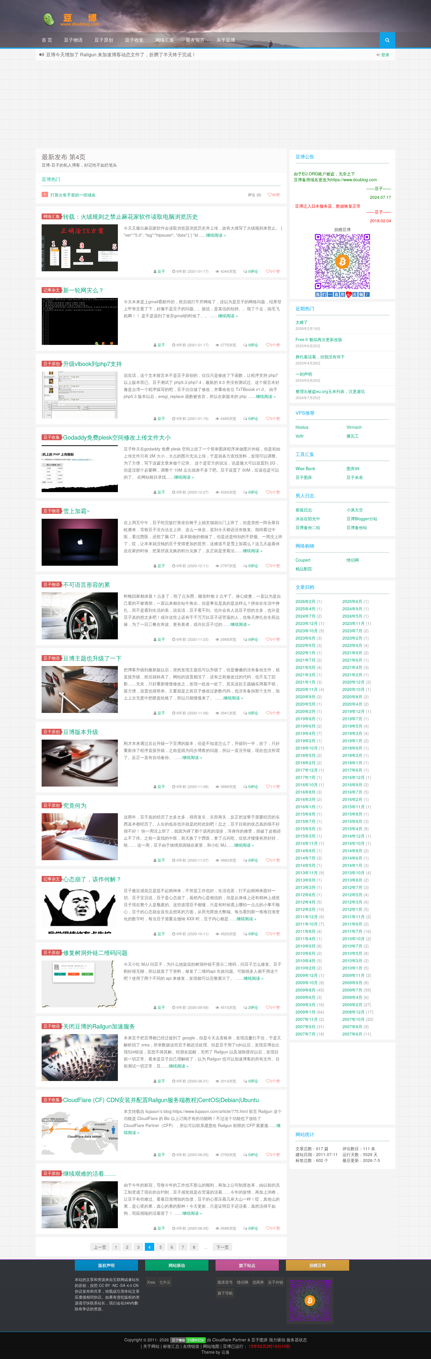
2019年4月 (305, 733)
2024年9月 (352, 608)
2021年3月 (305, 674)
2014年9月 (305, 850)
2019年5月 (352, 726)
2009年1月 (305, 1012)
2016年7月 (352, 792)
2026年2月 (305, 601)
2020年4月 (352, 704)
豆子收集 (134, 39)
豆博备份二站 (308, 527)
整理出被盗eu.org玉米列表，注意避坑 (330, 391)
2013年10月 (353, 872)
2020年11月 (307, 689)
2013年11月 (307, 872)
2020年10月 (353, 689)
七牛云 (165, 1282)
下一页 (222, 1247)
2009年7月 (352, 990)
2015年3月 (305, 836)
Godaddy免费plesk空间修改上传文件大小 (117, 437)
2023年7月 (352, 630)
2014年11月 (307, 843)
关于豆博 (225, 39)
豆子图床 (304, 477)
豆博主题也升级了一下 (92, 658)
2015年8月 (352, 814)
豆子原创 (103, 39)
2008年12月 (353, 1012)
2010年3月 (352, 960)
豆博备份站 (357, 527)
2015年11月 (353, 806)
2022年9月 (305, 645)
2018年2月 (305, 762)
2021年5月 (305, 667)
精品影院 (304, 569)
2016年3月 (305, 799)
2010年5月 (352, 953)
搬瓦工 (353, 436)
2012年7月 (352, 887)
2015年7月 (305, 821)
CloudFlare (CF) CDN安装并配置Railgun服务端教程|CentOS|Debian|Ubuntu (161, 1099)
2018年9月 (352, 748)
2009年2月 (352, 1004)
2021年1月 (305, 682)
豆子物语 (73, 39)
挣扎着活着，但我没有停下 (320, 357)
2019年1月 (352, 740)
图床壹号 (225, 1282)
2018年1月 (352, 762)
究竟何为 (74, 805)
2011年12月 (307, 916)
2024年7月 (305, 616)
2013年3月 (305, 887)
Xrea (151, 1282)
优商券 (258, 1282)
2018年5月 (305, 755)
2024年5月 (352, 616)
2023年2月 (352, 638)
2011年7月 (352, 931)
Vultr (300, 436)
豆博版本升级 (80, 731)
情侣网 (353, 560)
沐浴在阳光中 (308, 518)
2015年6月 (352, 821)
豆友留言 (195, 39)
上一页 (100, 1247)
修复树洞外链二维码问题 (95, 952)
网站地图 (211, 1346)
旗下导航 (225, 1293)
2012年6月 (305, 894)
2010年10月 (353, 938)
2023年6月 (305, 638)
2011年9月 (352, 924)
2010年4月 (305, 960)
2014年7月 (305, 858)
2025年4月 (305, 608)
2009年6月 (305, 997)
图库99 (353, 468)
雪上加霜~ (76, 510)
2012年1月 (352, 909)
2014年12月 (353, 836)
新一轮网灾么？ (83, 290)
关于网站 (151, 1346)
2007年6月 (352, 1034)
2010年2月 (305, 968)
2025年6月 (352, 601)
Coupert (303, 560)
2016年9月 (352, 784)
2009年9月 (352, 982)
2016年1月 (305, 806)
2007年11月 (307, 1019)
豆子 (161, 271)
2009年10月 (307, 982)
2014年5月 (305, 865)
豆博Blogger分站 (362, 518)
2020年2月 (305, 711)
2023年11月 (353, 623)
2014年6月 (352, 858)
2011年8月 (305, 931)
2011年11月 (353, 916)
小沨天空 (355, 510)
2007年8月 (352, 1026)
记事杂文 (51, 290)
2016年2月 (352, 799)
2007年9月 (305, 1026)
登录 (385, 54)
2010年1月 (352, 968)
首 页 (47, 39)
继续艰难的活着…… (89, 1173)
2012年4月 (305, 902)
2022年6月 (352, 645)
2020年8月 (352, 696)
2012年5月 (352, 894)
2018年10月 (307, 748)
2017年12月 (307, 770)
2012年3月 (352, 902)
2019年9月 (305, 718)
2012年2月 (305, 909)
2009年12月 (307, 975)
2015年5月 (305, 828)
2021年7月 (305, 660)
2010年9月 (305, 946)
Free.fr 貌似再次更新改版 (319, 339)
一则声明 (304, 374)
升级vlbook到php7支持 (92, 363)
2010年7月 (352, 946)
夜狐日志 (304, 510)
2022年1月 (305, 652)
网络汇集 (164, 39)
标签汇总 (171, 1346)
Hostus (302, 427)
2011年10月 (307, 924)
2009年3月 (305, 1004)
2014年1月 (352, 865)
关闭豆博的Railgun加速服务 (99, 1026)
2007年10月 (353, 1019)
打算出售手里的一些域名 (73, 195)
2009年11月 (353, 975)
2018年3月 (352, 755)
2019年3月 (352, 733)
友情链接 (191, 1346)
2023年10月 (307, 630)
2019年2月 (305, 740)
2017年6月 (352, 770)
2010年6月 (305, 953)
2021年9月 (352, 652)
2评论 (253, 1007)
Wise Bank (305, 468)
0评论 (253, 271)
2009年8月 (305, 990)
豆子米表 (355, 477)
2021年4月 (352, 667)
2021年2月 (352, 674)
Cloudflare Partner (229, 1340)
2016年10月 (307, 784)
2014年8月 (352, 850)
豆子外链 (275, 1282)
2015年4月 (352, 828)
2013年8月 (352, 880)
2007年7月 (305, 1034)
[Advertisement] (215, 104)
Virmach (354, 427)
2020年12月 (353, 682)
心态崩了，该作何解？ (92, 879)
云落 (225, 1352)
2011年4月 (305, 938)
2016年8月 (305, 792)
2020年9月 (305, 696)
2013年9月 (305, 880)
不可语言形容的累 (86, 584)
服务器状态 (296, 1340)
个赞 (275, 271)
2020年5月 (305, 704)
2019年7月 (352, 718)
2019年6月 (305, 726)
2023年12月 (307, 623)
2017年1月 (305, 777)
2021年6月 (352, 660)
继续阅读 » (216, 235)
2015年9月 (305, 814)
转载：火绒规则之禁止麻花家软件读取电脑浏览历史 (130, 216)
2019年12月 (353, 711)
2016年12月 (353, 777)
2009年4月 (352, 997)
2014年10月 (353, 843)
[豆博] (188, 1340)
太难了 (302, 322)
